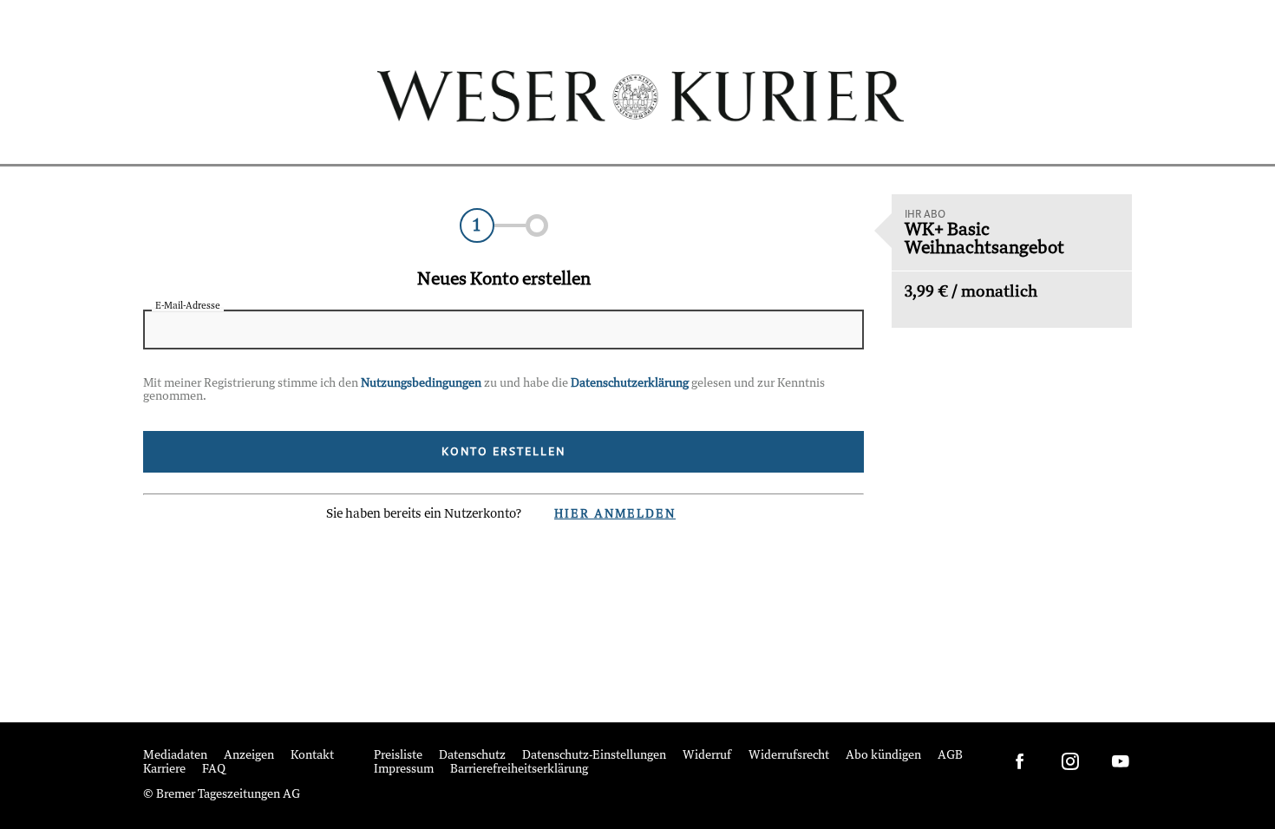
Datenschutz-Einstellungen (594, 755)
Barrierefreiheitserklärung (519, 769)
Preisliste (398, 755)
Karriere (164, 769)
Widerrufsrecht (789, 755)
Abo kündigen (883, 755)
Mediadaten (175, 755)
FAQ (214, 769)
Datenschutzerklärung (630, 383)
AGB (950, 755)
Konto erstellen (503, 452)
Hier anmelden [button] (615, 514)
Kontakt (312, 755)
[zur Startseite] (638, 95)
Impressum (404, 769)
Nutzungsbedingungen (421, 383)
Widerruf (707, 755)
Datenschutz (472, 755)
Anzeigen (249, 755)
